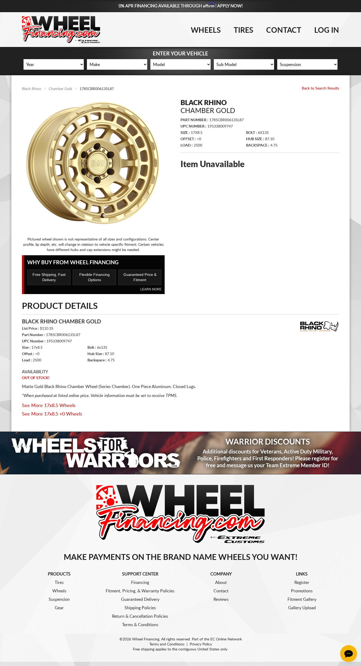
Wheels (206, 30)
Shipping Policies (140, 608)
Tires (243, 30)
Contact (283, 30)
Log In (326, 30)
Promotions (302, 591)
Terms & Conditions (140, 625)
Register (301, 582)
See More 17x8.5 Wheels (49, 405)
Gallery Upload (302, 608)
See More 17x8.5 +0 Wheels (52, 414)
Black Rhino (31, 89)
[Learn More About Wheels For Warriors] (180, 453)
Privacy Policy (201, 644)
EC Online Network (226, 639)
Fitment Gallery (302, 599)
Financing (140, 582)
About (221, 582)
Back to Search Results (320, 88)
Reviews (221, 599)
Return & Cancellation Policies (140, 616)
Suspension (59, 599)
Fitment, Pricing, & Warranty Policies (140, 591)
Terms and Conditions (166, 644)
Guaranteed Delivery (140, 599)
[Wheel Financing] (180, 514)
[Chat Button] (348, 653)
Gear (59, 608)
